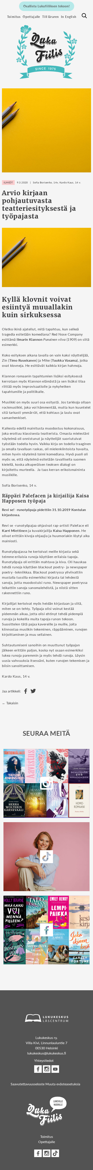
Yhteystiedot (44, 1060)
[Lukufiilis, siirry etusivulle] (46, 49)
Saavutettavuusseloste (28, 1083)
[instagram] (46, 783)
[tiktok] (55, 1153)
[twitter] (46, 856)
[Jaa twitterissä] (32, 691)
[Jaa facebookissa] (24, 691)
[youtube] (55, 1069)
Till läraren (50, 16)
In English (68, 16)
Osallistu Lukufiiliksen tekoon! (46, 6)
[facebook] (46, 929)
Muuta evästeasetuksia (62, 1083)
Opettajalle (31, 16)
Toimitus (14, 16)
